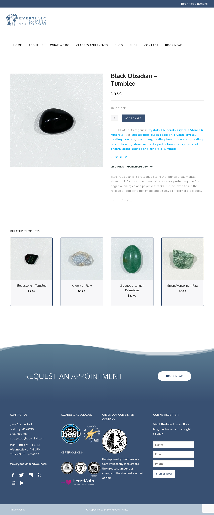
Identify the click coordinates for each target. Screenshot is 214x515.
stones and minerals (147, 148)
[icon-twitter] (22, 475)
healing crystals (178, 139)
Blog (119, 45)
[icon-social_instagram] (31, 475)
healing (159, 139)
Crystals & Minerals (162, 130)
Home (17, 45)
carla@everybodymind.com (27, 438)
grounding (144, 139)
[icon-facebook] (14, 475)
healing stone (131, 144)
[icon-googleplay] (22, 483)
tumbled (170, 148)
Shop (134, 45)
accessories (140, 134)
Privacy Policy (17, 509)
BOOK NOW (173, 45)
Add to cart (133, 118)
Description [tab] (117, 166)
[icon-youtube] (14, 483)
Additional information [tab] (140, 166)
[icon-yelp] (40, 475)
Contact (151, 45)
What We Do (60, 45)
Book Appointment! (194, 3)
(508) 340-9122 (19, 433)
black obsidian (161, 134)
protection (165, 144)
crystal (179, 134)
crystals (129, 139)
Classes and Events (92, 45)
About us (36, 45)
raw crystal (182, 144)
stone (126, 148)
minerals (149, 144)
